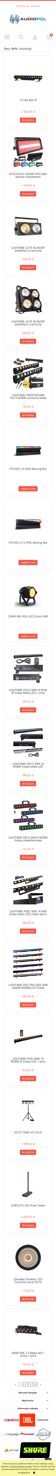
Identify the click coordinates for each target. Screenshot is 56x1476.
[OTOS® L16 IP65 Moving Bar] (28, 447)
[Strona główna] (28, 18)
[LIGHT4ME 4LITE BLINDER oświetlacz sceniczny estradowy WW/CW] (28, 299)
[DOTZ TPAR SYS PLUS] (28, 1110)
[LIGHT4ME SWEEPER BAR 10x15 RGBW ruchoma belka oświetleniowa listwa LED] (28, 373)
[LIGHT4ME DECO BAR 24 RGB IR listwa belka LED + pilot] (28, 668)
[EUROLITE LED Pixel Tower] (28, 1184)
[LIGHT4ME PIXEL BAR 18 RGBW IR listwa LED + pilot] (28, 1037)
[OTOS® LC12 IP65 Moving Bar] (28, 521)
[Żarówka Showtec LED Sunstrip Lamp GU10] (28, 1257)
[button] (7, 37)
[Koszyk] (49, 36)
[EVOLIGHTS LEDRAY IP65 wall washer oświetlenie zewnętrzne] (28, 152)
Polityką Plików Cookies (21, 1466)
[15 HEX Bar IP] (28, 78)
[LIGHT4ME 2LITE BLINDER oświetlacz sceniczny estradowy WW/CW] (28, 226)
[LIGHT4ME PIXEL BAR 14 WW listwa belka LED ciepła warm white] (28, 889)
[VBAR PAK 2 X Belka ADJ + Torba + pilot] (28, 1331)
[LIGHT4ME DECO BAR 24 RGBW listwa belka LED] (28, 742)
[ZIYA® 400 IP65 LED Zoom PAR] (28, 594)
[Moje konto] (35, 37)
